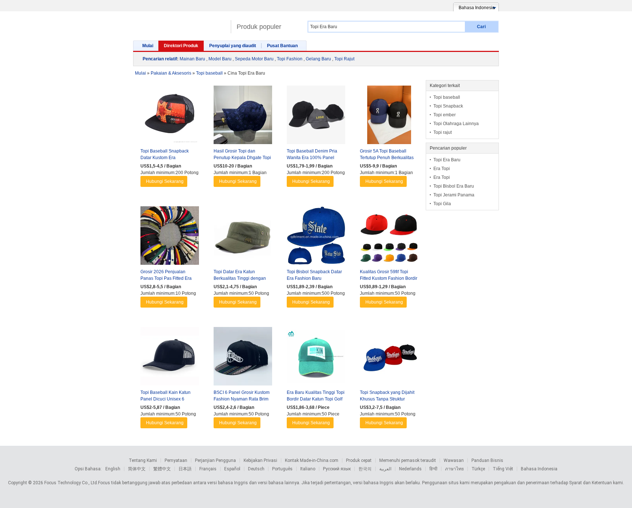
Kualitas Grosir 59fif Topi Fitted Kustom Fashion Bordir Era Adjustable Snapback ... (388, 278)
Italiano (307, 468)
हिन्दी (433, 468)
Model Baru (220, 58)
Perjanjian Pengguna (215, 460)
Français (208, 468)
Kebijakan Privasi (260, 460)
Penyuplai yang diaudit (232, 45)
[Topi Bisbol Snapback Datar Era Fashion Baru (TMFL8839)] (316, 237)
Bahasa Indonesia (539, 468)
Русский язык (337, 468)
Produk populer (259, 26)
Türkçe (478, 468)
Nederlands (410, 468)
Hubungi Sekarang (165, 181)
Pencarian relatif (160, 58)
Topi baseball (446, 97)
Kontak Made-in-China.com (311, 460)
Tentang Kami (143, 460)
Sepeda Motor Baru (254, 58)
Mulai (147, 45)
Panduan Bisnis (487, 460)
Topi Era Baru (446, 159)
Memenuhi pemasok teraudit (407, 460)
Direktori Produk (181, 45)
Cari (481, 26)
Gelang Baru (318, 58)
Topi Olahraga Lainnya (456, 123)
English (112, 468)
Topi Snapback (448, 106)
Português (282, 468)
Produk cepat (359, 460)
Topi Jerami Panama (453, 194)
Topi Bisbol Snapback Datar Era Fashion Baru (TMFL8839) (314, 278)
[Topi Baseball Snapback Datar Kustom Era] (169, 117)
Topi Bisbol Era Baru (453, 186)
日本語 (185, 468)
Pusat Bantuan (282, 45)
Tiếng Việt (503, 468)
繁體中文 (162, 468)
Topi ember (444, 114)
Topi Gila (442, 203)
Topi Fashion (289, 58)
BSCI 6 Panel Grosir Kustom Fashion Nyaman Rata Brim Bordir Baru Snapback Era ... (242, 399)
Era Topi (441, 168)
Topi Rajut (344, 58)
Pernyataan (176, 460)
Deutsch (256, 468)
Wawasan (454, 460)
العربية (385, 468)
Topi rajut (442, 132)
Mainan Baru (192, 58)
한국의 (365, 468)
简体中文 (137, 468)
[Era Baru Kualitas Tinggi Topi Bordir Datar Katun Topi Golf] (316, 358)
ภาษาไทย (454, 468)
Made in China (180, 23)
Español (232, 468)
